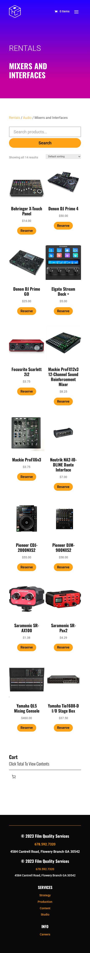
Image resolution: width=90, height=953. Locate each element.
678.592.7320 (45, 844)
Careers (45, 934)
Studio (45, 914)
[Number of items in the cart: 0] (13, 776)
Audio (27, 118)
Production (45, 901)
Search (45, 142)
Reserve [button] (27, 231)
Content (45, 908)
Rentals (14, 118)
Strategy (45, 895)
